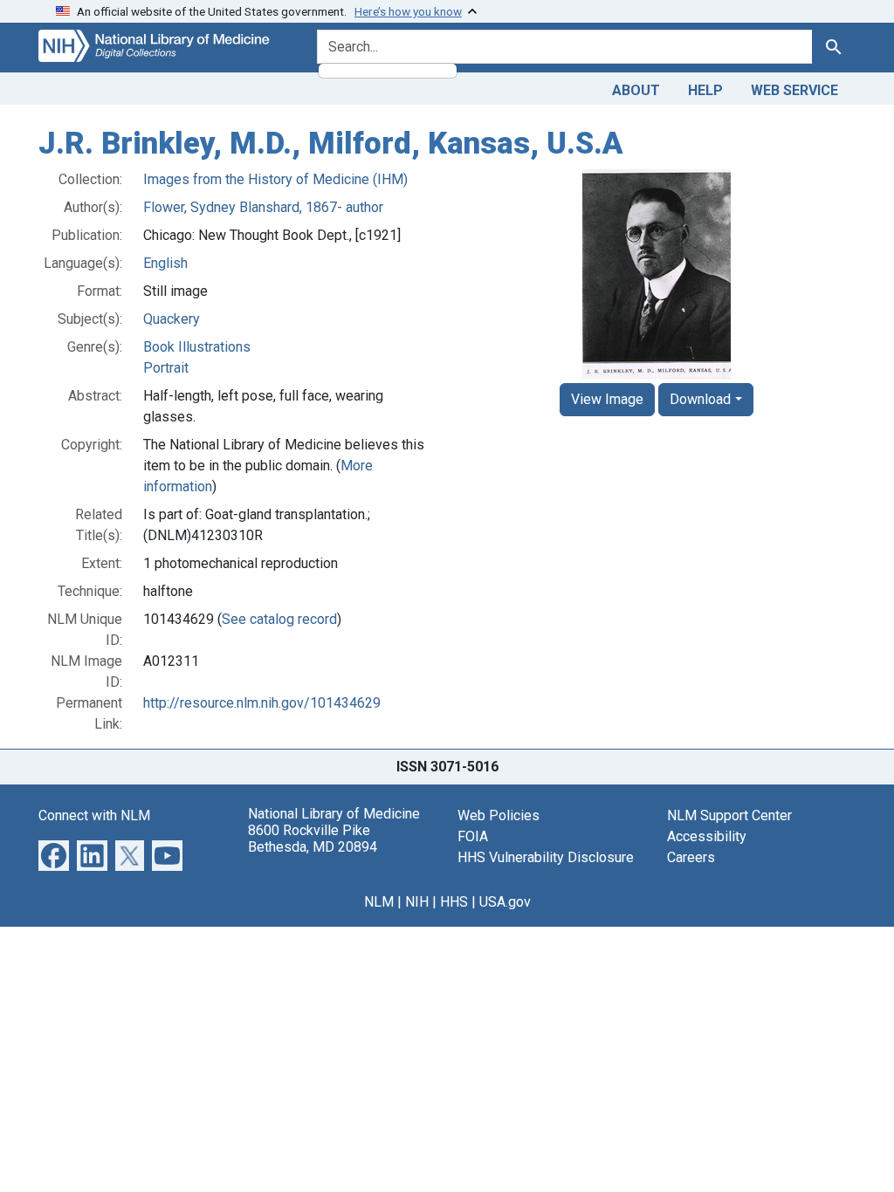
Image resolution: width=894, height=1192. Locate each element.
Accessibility (706, 836)
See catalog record (279, 619)
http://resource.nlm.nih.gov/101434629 (262, 703)
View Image (607, 399)
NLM (379, 902)
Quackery (171, 319)
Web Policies (498, 815)
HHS (454, 902)
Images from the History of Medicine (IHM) (275, 179)
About (636, 90)
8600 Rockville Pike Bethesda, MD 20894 (312, 838)
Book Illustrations (197, 347)
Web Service (794, 90)
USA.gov (505, 902)
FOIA (472, 836)
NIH (417, 902)
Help (705, 90)
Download (700, 399)
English (165, 263)
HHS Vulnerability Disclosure (545, 857)
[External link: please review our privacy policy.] (53, 854)
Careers (691, 857)
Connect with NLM (94, 815)
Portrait (166, 368)
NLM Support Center (729, 815)
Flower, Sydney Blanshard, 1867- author (263, 207)
